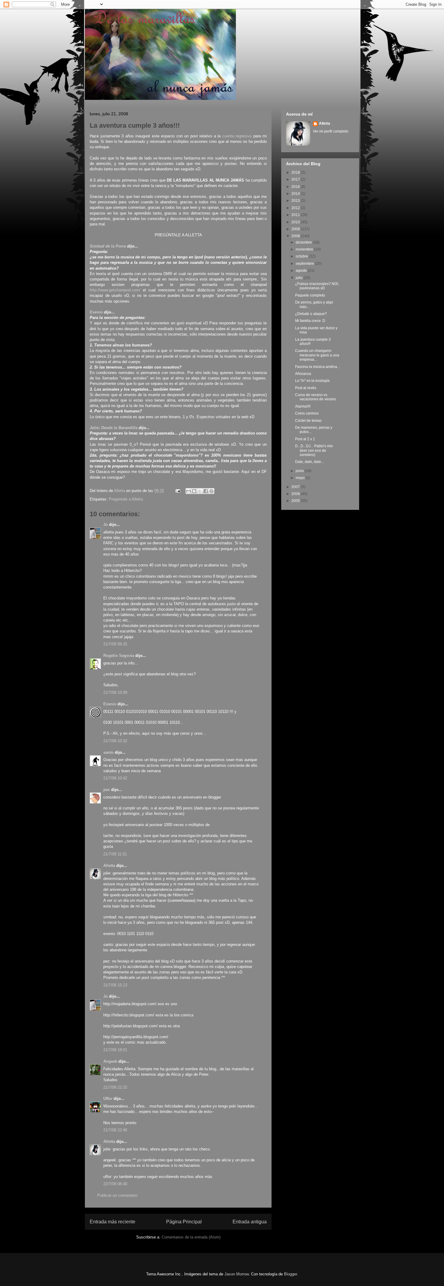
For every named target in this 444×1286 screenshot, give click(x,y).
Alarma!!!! (302, 406)
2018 (296, 172)
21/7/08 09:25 (115, 644)
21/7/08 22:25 (115, 1087)
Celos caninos (307, 413)
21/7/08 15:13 (115, 985)
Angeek (110, 1061)
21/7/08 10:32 (115, 741)
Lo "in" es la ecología (312, 381)
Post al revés (305, 388)
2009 (296, 229)
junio (300, 471)
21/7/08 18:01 (115, 1050)
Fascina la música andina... (317, 367)
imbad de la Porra (109, 246)
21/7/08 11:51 (115, 854)
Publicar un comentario (117, 1195)
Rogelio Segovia (118, 655)
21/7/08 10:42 (115, 778)
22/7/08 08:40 (115, 1184)
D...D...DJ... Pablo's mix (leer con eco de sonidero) (314, 450)
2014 (296, 194)
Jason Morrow (236, 1274)
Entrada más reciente (112, 1221)
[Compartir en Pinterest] (211, 491)
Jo (105, 524)
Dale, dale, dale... (309, 462)
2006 (296, 494)
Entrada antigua (250, 1221)
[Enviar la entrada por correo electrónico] (177, 490)
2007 (296, 487)
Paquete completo (310, 295)
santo (108, 752)
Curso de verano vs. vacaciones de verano (315, 397)
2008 (296, 236)
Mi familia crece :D (310, 321)
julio (300, 278)
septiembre (305, 263)
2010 (296, 222)
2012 (296, 208)
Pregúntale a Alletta (126, 499)
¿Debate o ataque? (311, 314)
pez (106, 789)
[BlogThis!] (194, 491)
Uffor (107, 1098)
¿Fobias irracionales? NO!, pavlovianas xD (317, 286)
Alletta (109, 865)
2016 (296, 187)
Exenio (96, 312)
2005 (296, 501)
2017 (296, 179)
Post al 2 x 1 (305, 439)
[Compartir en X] (200, 491)
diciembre (304, 242)
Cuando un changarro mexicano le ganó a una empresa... (317, 355)
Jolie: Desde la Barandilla (113, 427)
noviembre (305, 249)
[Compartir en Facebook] (206, 491)
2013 (296, 200)
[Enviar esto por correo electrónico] (188, 491)
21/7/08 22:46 (115, 1130)
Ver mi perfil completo (330, 131)
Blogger (290, 1274)
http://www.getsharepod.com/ (115, 290)
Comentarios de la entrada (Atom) (191, 1237)
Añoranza (303, 374)
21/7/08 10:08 (115, 692)
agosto (302, 270)
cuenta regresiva (237, 136)
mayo (301, 478)
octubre (302, 256)
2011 (296, 215)
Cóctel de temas (308, 420)
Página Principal (184, 1221)
